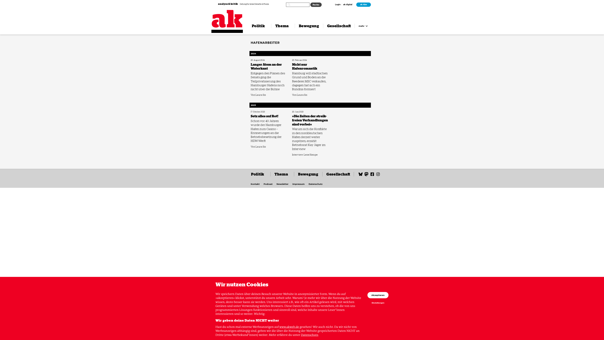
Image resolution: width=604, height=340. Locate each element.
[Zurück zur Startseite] (227, 18)
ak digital (347, 5)
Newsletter (282, 184)
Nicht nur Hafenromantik (301, 60)
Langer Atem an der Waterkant (261, 60)
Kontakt (255, 184)
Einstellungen (378, 303)
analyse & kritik (228, 4)
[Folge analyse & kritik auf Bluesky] (361, 176)
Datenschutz (315, 184)
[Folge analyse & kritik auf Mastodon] (366, 176)
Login (338, 5)
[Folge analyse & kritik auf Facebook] (372, 176)
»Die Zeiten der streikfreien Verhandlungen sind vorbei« (308, 113)
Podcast (268, 184)
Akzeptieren (378, 295)
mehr (362, 26)
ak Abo (363, 4)
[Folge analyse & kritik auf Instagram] (378, 176)
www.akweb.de (289, 327)
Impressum (298, 184)
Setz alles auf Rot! (257, 112)
